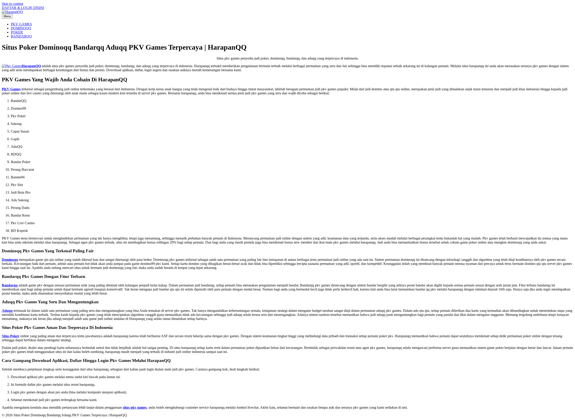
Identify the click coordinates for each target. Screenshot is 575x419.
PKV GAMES (21, 24)
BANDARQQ (21, 36)
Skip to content (12, 4)
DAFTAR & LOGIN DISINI (23, 8)
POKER (17, 32)
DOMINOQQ (21, 28)
